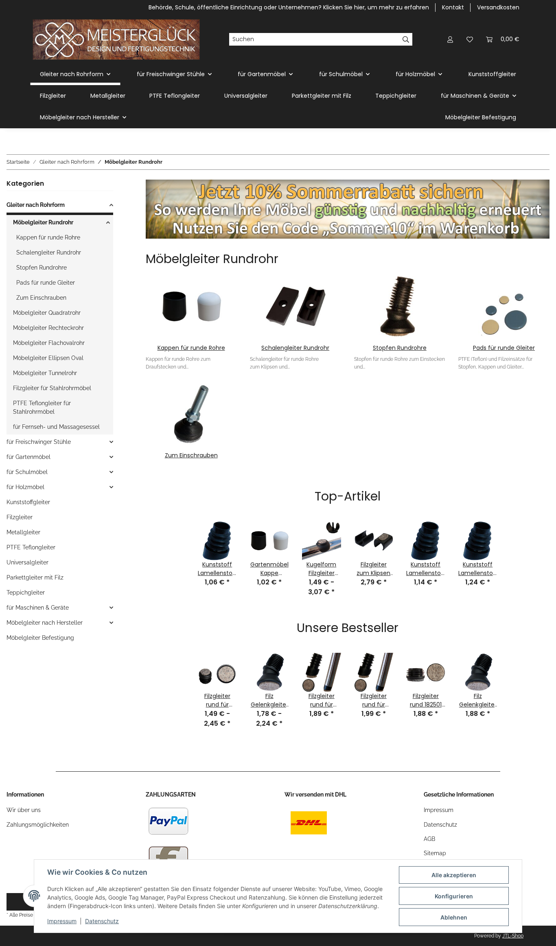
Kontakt (453, 7)
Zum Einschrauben (191, 455)
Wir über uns (24, 810)
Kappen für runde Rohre (191, 348)
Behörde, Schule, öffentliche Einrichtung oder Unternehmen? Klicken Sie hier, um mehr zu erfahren (289, 7)
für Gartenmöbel (28, 457)
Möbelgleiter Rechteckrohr (48, 328)
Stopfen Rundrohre (400, 348)
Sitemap (435, 853)
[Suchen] (406, 39)
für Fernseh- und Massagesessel (56, 427)
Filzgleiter (20, 517)
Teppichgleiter (26, 592)
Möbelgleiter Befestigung (40, 637)
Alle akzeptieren (453, 874)
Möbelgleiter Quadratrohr (47, 312)
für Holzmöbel (25, 487)
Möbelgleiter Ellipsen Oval (48, 358)
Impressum (62, 920)
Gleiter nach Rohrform (36, 205)
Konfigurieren (454, 896)
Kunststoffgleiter (28, 502)
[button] (450, 39)
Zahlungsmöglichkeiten (38, 824)
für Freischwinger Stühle (39, 442)
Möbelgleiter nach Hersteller (45, 622)
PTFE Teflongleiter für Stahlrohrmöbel (42, 407)
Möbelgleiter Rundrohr (43, 222)
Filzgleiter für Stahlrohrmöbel (52, 388)
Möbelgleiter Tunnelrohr (45, 373)
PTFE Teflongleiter (31, 547)
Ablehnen (453, 917)
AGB (429, 839)
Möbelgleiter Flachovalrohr (49, 343)
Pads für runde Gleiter (504, 348)
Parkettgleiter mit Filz (35, 577)
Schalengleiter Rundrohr (295, 348)
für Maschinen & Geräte (38, 607)
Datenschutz (102, 920)
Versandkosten (498, 7)
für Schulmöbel (27, 472)
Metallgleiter (23, 532)
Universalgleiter (27, 562)
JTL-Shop (512, 936)
